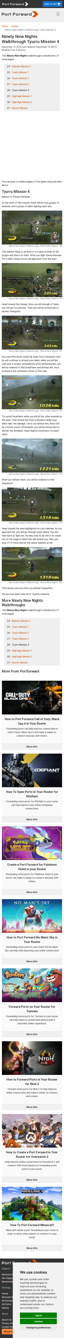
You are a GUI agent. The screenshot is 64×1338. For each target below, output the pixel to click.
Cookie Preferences (12, 1326)
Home (5, 26)
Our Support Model (12, 1278)
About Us (6, 1319)
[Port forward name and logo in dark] (20, 14)
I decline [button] (38, 1321)
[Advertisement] (32, 146)
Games (5, 1307)
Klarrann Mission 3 (21, 66)
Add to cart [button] (51, 4)
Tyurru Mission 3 (20, 84)
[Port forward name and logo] (15, 3)
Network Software (11, 1297)
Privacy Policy (9, 1323)
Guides (14, 26)
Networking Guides (11, 1281)
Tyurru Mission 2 (20, 78)
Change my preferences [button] (38, 1327)
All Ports (6, 1304)
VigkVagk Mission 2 (22, 102)
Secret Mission (20, 108)
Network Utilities (12, 1331)
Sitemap (6, 1287)
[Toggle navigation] (58, 14)
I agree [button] (38, 1315)
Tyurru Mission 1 (20, 72)
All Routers (7, 1300)
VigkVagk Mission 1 (22, 96)
